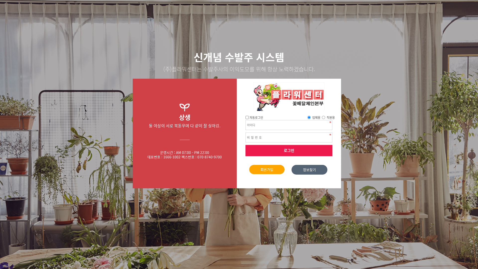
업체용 (316, 117)
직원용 (331, 117)
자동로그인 (256, 117)
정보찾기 (309, 169)
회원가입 (266, 169)
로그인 (289, 150)
